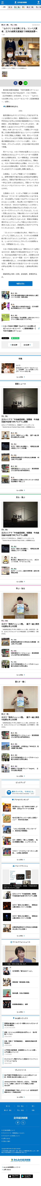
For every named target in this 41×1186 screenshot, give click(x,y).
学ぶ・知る (14, 24)
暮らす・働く (30, 7)
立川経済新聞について (9, 1130)
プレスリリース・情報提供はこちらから (13, 1133)
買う (23, 7)
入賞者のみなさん (11, 106)
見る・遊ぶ (17, 7)
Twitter (23, 1123)
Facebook (18, 1123)
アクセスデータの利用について (11, 1136)
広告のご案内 (6, 1141)
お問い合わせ (6, 1138)
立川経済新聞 (20, 2)
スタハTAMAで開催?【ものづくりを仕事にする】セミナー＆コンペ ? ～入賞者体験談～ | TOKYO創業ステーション (19, 328)
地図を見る (20, 284)
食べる (10, 7)
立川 (4, 34)
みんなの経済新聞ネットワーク (20, 1160)
